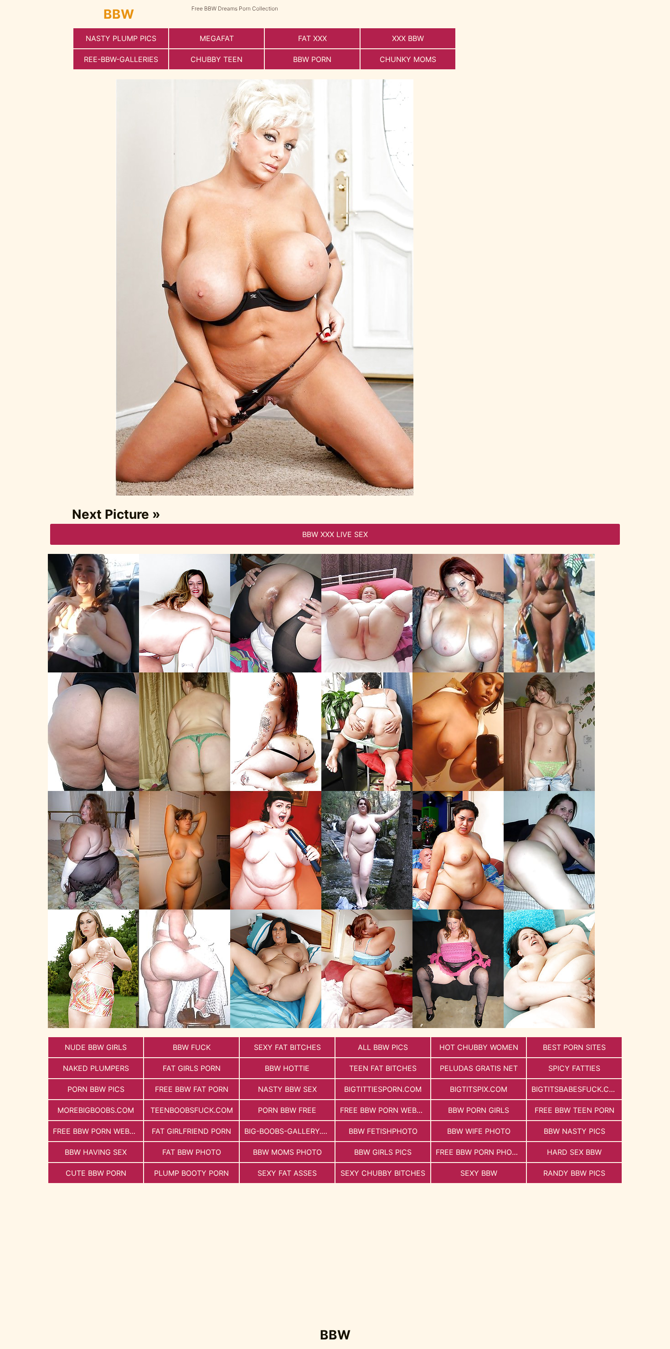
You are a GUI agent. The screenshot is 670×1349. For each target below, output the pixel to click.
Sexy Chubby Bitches (382, 1173)
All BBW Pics (383, 1047)
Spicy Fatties (574, 1068)
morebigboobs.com (95, 1110)
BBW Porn (312, 59)
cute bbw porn (96, 1173)
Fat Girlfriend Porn (191, 1131)
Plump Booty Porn (191, 1173)
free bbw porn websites (98, 1131)
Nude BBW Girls (96, 1047)
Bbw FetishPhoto (383, 1131)
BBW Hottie (287, 1068)
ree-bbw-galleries (121, 59)
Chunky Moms (408, 59)
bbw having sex (96, 1152)
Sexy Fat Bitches (287, 1047)
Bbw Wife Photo (478, 1131)
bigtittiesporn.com (383, 1089)
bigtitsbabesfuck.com (576, 1089)
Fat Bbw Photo (191, 1152)
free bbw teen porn (574, 1110)
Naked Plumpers (96, 1068)
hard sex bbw (574, 1152)
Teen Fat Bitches (383, 1068)
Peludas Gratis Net (479, 1068)
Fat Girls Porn (192, 1068)
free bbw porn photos (481, 1152)
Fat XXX (312, 38)
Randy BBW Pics (574, 1173)
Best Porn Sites (574, 1047)
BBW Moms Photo (287, 1152)
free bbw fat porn (191, 1089)
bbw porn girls (478, 1110)
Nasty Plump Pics (121, 38)
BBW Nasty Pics (574, 1131)
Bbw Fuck (192, 1047)
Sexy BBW (478, 1173)
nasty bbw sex (287, 1089)
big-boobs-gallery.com (289, 1131)
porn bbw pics (95, 1089)
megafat (217, 38)
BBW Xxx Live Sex (335, 534)
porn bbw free (287, 1110)
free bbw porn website (385, 1110)
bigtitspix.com (478, 1089)
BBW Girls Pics (383, 1152)
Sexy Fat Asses (287, 1173)
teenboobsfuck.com (191, 1110)
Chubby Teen (216, 59)
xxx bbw (408, 38)
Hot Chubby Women (478, 1047)
